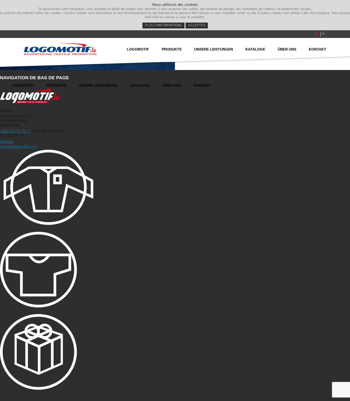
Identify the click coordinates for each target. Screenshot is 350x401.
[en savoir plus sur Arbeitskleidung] (175, 188)
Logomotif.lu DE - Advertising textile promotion (60, 49)
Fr (323, 34)
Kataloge (255, 49)
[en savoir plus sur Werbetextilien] (175, 270)
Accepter (196, 25)
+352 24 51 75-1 (15, 131)
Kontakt (317, 49)
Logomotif (138, 49)
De (317, 34)
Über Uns (287, 49)
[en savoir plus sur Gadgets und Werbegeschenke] (175, 353)
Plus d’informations (163, 25)
